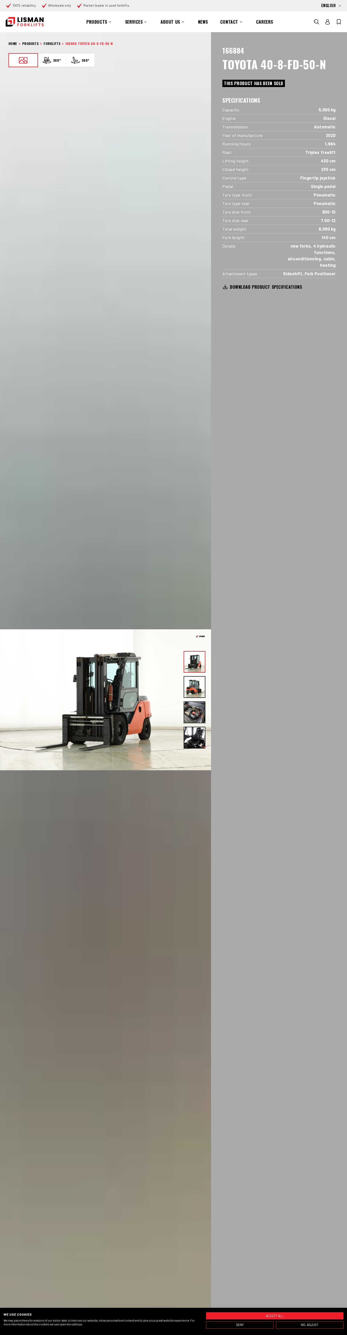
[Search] (317, 22)
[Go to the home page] (25, 22)
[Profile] (328, 22)
